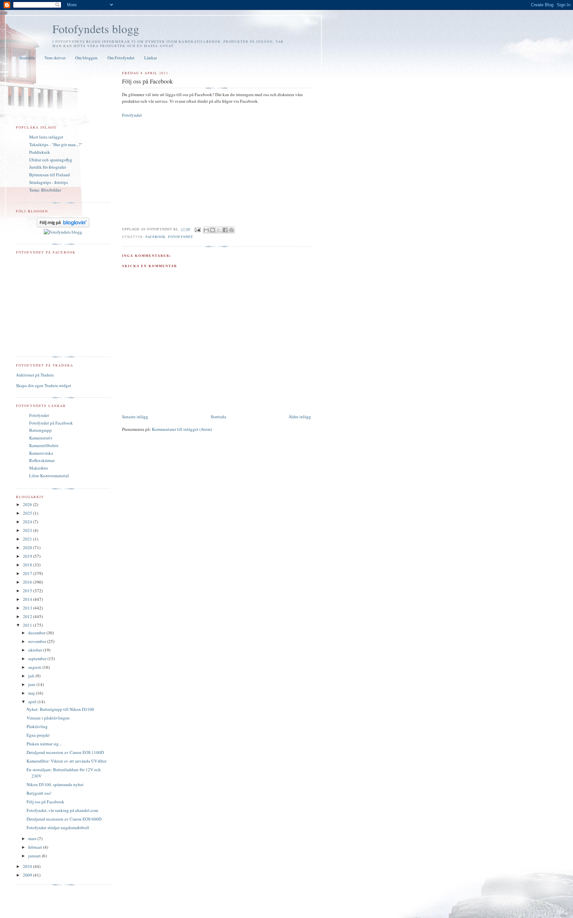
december (37, 633)
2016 (28, 582)
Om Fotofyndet (121, 58)
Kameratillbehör (43, 445)
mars (32, 838)
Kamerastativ (41, 438)
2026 (28, 504)
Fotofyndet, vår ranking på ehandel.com (62, 810)
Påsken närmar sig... (44, 744)
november (37, 641)
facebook (155, 236)
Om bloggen (86, 58)
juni (32, 684)
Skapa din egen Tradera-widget (43, 385)
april (32, 702)
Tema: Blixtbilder (45, 190)
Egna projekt (38, 735)
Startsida (27, 58)
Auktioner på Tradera (35, 375)
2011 (28, 625)
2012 (28, 616)
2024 (28, 522)
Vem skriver (55, 58)
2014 (28, 599)
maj (32, 693)
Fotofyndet (132, 115)
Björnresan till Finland (49, 175)
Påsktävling (37, 726)
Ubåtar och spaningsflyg (50, 160)
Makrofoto (38, 468)
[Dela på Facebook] (225, 230)
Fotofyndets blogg (95, 28)
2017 (28, 573)
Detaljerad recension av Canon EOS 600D (64, 819)
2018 (28, 565)
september (37, 658)
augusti (35, 667)
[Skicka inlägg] (197, 229)
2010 (28, 866)
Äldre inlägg (299, 417)
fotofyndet (180, 236)
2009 (28, 875)
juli (31, 676)
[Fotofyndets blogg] (63, 232)
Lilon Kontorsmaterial (49, 476)
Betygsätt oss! (39, 793)
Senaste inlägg (135, 417)
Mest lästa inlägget (46, 137)
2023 (28, 530)
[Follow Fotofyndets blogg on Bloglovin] (63, 226)
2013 (28, 608)
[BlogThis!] (212, 230)
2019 (28, 556)
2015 (28, 591)
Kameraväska (41, 453)
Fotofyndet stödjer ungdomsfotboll (58, 828)
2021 (28, 539)
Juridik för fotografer (47, 167)
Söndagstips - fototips (48, 182)
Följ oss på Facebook (45, 802)
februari (35, 847)
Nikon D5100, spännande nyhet (55, 784)
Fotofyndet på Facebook (51, 423)
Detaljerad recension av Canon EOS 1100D (65, 752)
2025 (28, 513)
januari (35, 856)
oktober (35, 650)
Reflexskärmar (42, 460)
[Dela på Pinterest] (231, 230)
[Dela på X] (219, 230)
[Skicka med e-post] (206, 230)
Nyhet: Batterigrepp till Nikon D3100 (60, 709)
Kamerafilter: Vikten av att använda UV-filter (66, 761)
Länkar (150, 58)
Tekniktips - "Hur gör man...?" (55, 144)
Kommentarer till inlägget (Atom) (182, 429)
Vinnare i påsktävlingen (48, 718)
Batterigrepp (40, 430)
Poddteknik (39, 152)
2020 (28, 547)
